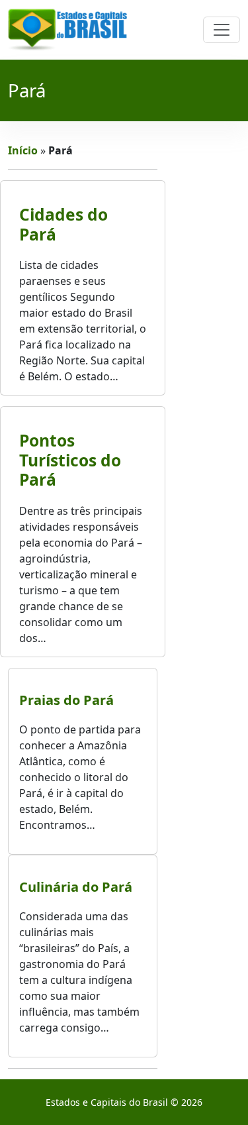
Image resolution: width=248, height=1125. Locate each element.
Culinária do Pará (75, 887)
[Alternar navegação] (221, 30)
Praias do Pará (66, 700)
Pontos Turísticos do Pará (70, 459)
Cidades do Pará (63, 223)
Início (23, 150)
